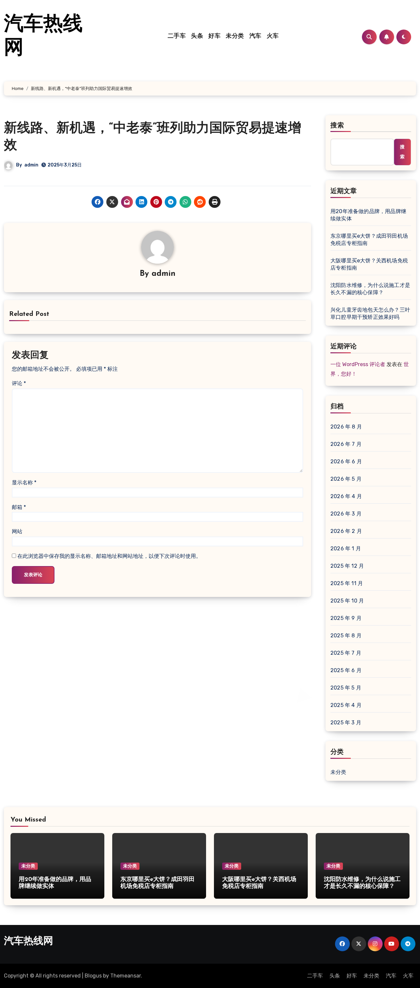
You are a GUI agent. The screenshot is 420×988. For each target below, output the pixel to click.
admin (31, 165)
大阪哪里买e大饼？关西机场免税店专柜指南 (369, 264)
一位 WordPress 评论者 (357, 364)
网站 (17, 531)
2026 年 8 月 (346, 427)
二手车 (177, 36)
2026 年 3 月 (346, 514)
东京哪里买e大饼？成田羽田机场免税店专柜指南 (369, 239)
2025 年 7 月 (345, 653)
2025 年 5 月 (345, 688)
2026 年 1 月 (345, 548)
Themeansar (125, 976)
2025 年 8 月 (346, 635)
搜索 (337, 125)
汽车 (255, 36)
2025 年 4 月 (346, 705)
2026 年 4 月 (346, 496)
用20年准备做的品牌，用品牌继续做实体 (368, 215)
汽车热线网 (28, 941)
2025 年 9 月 (346, 618)
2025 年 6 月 (346, 670)
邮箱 (19, 507)
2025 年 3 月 (345, 722)
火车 (273, 36)
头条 (197, 36)
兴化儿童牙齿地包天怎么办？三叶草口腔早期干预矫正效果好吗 (370, 313)
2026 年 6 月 (346, 461)
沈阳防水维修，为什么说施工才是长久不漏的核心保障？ (370, 289)
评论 (19, 383)
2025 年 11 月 (346, 583)
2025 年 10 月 (347, 601)
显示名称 (24, 482)
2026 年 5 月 (346, 479)
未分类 (235, 36)
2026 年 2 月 (346, 531)
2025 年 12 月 (347, 566)
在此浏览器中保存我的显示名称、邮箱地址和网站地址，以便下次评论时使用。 (109, 556)
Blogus (93, 976)
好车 (214, 36)
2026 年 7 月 (346, 444)
